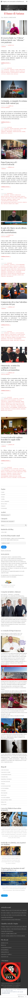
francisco (10, 193)
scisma (24, 131)
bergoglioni (13, 196)
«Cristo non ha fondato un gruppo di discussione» (11, 919)
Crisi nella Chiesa (4, 776)
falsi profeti (21, 267)
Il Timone (3, 783)
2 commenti (3, 446)
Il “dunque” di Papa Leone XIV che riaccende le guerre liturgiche (14, 910)
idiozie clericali (20, 71)
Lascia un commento (5, 107)
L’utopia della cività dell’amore (7, 917)
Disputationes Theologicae (6, 779)
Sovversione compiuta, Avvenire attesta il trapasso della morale (13, 912)
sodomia (14, 274)
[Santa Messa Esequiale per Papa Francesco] (14, 679)
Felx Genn (3, 269)
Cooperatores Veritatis (5, 772)
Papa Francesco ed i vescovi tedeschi (9, 163)
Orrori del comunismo (5, 797)
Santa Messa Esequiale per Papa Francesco (12, 663)
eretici (23, 196)
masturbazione (21, 270)
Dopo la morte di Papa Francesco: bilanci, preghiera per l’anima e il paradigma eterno (13, 737)
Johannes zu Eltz (21, 337)
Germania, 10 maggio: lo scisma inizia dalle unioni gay (14, 102)
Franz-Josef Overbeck (17, 197)
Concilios (3, 499)
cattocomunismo (20, 264)
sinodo (18, 408)
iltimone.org (3, 945)
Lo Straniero (3, 790)
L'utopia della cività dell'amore (7, 931)
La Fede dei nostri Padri (5, 786)
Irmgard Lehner (11, 337)
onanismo (18, 271)
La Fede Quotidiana (5, 788)
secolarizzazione (6, 202)
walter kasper (21, 477)
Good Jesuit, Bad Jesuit (5, 781)
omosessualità (11, 271)
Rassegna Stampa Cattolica (6, 799)
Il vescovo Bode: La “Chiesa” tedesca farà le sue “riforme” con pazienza (12, 40)
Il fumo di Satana (14, 13)
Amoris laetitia (8, 398)
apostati (12, 69)
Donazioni (3, 494)
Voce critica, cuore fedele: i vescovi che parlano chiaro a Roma (13, 915)
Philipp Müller (11, 273)
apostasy (9, 68)
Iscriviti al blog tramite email (10, 536)
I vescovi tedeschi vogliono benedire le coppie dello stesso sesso (12, 439)
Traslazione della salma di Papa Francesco (12, 716)
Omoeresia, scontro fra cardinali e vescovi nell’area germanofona (10, 367)
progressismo (17, 338)
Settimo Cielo (3, 802)
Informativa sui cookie (6, 992)
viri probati (9, 276)
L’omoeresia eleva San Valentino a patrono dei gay (14, 303)
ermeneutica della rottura (13, 403)
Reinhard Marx (17, 131)
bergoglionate (5, 196)
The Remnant (3, 804)
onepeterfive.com (4, 956)
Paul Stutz (10, 338)
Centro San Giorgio (5, 769)
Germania (12, 71)
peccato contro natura (14, 474)
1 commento (3, 46)
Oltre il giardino (4, 792)
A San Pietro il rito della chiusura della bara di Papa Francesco (13, 691)
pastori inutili (15, 72)
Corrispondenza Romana (6, 774)
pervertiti (4, 273)
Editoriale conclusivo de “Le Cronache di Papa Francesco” (11, 634)
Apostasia (6, 69)
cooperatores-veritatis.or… (6, 954)
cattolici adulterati (7, 266)
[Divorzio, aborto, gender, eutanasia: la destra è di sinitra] (14, 616)
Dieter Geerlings (14, 128)
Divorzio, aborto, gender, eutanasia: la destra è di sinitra (12, 595)
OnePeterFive (4, 795)
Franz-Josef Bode (20, 69)
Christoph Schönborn (14, 401)
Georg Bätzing (17, 130)
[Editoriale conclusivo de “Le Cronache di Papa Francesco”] (14, 651)
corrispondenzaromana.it (6, 947)
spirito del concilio (12, 73)
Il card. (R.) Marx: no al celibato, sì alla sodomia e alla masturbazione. (14, 230)
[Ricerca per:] (14, 525)
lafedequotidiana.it (4, 949)
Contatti (2, 492)
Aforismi (2, 496)
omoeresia (10, 131)
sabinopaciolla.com (5, 952)
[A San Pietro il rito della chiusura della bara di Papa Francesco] (14, 707)
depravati (16, 266)
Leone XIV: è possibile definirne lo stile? (9, 933)
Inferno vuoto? (4, 503)
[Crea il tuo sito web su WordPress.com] (14, 1)
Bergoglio (18, 194)
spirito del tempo (13, 203)
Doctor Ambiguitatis (5, 501)
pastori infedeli (5, 72)
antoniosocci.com (4, 942)
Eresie (18, 196)
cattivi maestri (19, 332)
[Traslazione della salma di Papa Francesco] (14, 732)
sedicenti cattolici (16, 202)
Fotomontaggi (4, 508)
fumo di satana (5, 71)
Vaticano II (3, 506)
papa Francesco (5, 407)
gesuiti (14, 199)
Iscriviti (3, 547)
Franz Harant (21, 334)
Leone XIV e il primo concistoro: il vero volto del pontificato (13, 935)
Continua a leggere (6, 62)
